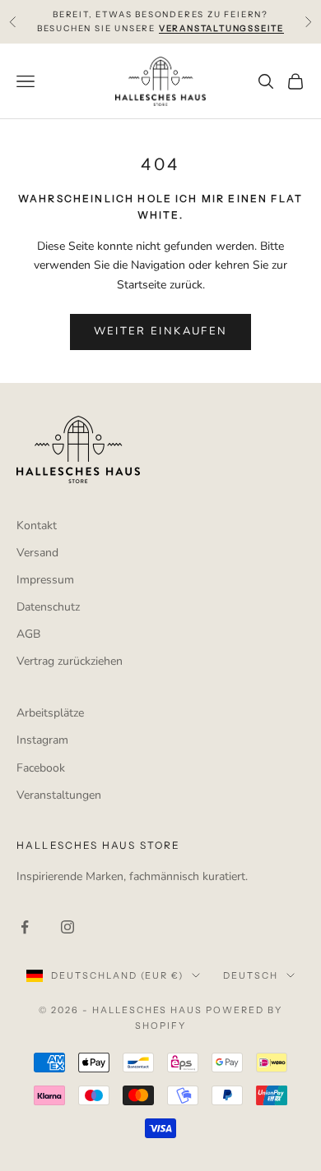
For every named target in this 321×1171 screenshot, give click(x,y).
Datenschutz (48, 607)
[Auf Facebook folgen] (24, 927)
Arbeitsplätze (50, 713)
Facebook (40, 768)
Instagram (42, 740)
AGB (28, 634)
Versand (37, 552)
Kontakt (36, 525)
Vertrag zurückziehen (69, 661)
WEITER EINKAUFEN (160, 331)
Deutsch (250, 975)
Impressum (45, 580)
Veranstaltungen (58, 795)
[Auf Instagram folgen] (67, 927)
